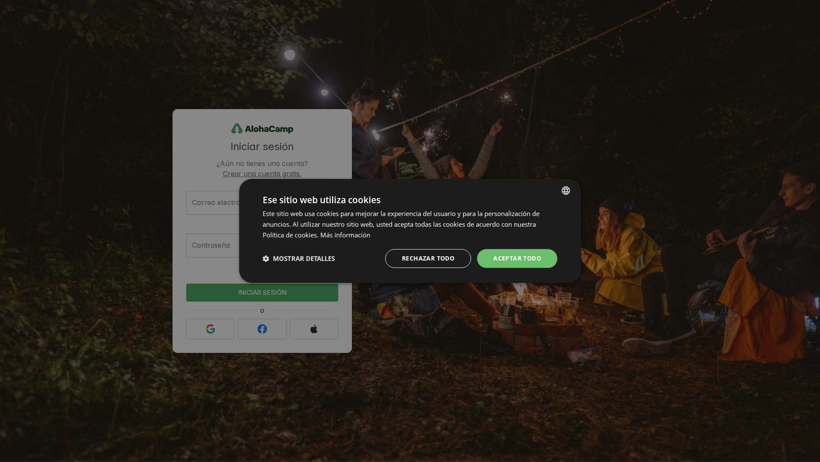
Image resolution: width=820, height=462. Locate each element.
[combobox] (566, 190)
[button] (299, 258)
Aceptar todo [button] (517, 258)
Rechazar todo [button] (428, 258)
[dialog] (410, 231)
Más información (345, 235)
